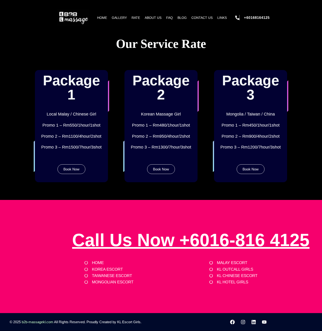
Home (102, 18)
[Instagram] (243, 322)
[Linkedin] (253, 322)
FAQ (169, 18)
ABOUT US (153, 18)
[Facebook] (232, 322)
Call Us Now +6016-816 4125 (191, 240)
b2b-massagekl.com (37, 322)
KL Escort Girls (128, 322)
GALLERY (119, 18)
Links (222, 18)
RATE (136, 18)
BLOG (182, 18)
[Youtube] (264, 322)
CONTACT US (202, 18)
